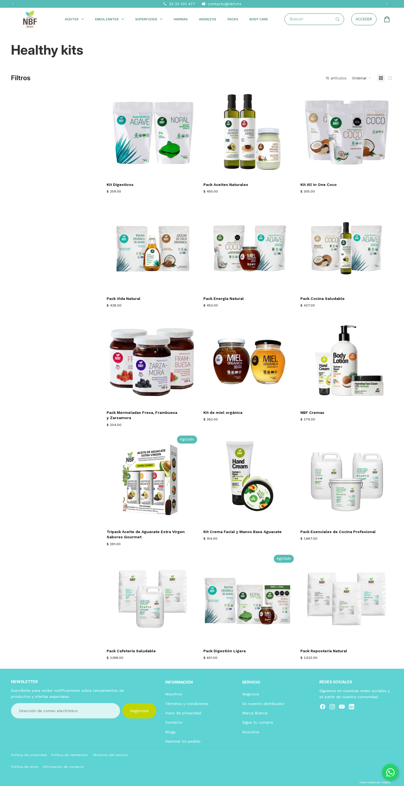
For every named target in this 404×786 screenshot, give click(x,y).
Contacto (173, 722)
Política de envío (24, 767)
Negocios (250, 694)
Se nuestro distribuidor (263, 703)
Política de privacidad (29, 755)
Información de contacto (63, 767)
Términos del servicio (110, 755)
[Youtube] (342, 706)
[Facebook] (322, 706)
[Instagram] (332, 706)
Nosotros (173, 694)
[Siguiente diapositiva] (190, 246)
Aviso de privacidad (183, 713)
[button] (362, 78)
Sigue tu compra (257, 722)
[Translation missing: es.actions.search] (337, 19)
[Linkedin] (351, 706)
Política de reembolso (69, 755)
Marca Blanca (254, 713)
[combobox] (316, 19)
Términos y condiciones (187, 703)
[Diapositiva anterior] (115, 246)
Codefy (385, 782)
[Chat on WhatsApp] (390, 772)
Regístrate (139, 711)
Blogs (170, 732)
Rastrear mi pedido (183, 741)
